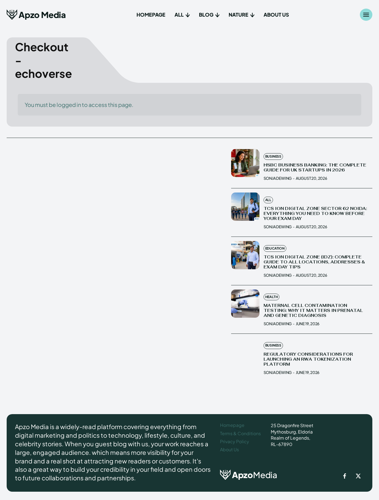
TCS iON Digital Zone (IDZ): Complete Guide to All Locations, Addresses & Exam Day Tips (314, 262)
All (268, 200)
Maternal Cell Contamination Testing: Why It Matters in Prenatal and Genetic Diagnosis (313, 310)
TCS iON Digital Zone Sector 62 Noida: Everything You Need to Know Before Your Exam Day (315, 213)
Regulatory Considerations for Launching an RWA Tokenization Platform (308, 359)
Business (273, 156)
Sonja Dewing (278, 178)
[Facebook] (344, 476)
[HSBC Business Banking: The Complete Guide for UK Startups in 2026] (245, 163)
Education (275, 248)
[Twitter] (358, 476)
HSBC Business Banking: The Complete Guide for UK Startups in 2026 (315, 167)
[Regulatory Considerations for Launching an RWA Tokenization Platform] (245, 352)
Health (271, 297)
